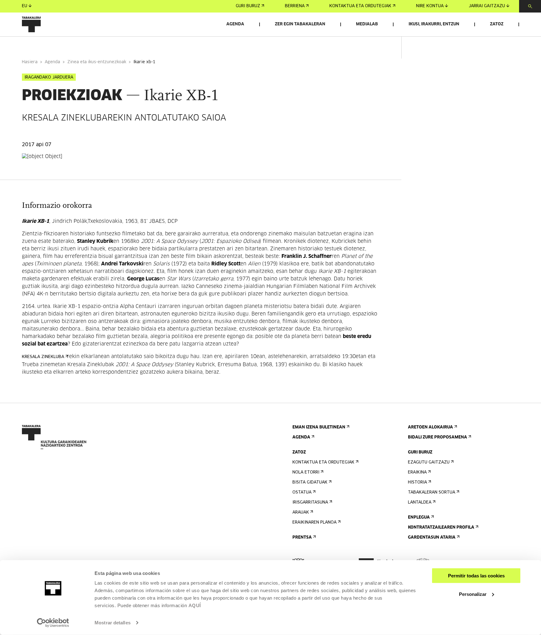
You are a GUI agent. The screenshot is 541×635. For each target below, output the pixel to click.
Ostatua (302, 492)
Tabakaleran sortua (431, 492)
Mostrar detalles (113, 622)
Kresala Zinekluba (43, 357)
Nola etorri (305, 472)
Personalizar (473, 594)
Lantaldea (419, 502)
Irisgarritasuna (310, 502)
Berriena (295, 6)
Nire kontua (430, 6)
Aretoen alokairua (430, 427)
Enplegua (419, 517)
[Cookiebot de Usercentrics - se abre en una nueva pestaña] (53, 622)
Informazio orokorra (47, 45)
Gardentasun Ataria (432, 537)
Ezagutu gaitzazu (429, 462)
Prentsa (302, 537)
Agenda (235, 24)
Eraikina (417, 472)
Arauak (300, 512)
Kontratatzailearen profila (441, 527)
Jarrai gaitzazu (487, 6)
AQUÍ (194, 605)
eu (24, 6)
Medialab (367, 24)
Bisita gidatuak (309, 482)
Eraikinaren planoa (314, 522)
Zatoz (496, 24)
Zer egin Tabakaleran (300, 24)
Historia (417, 482)
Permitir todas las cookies (476, 575)
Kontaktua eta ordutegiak (360, 6)
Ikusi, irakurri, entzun (434, 24)
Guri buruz (248, 6)
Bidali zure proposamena (437, 437)
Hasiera (30, 62)
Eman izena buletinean (318, 427)
